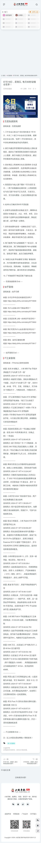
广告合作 (25, 814)
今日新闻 (9, 75)
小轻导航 (18, 837)
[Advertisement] (20, 52)
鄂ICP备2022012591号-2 (28, 837)
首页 (4, 75)
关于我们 (33, 814)
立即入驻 (35, 12)
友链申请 (8, 814)
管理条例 (16, 814)
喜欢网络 (19, 737)
